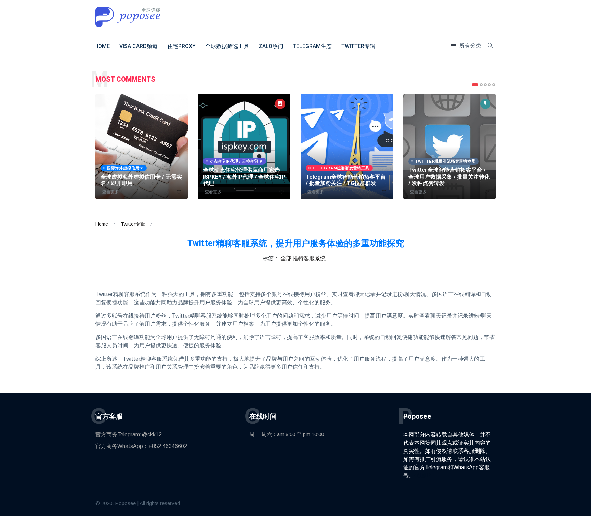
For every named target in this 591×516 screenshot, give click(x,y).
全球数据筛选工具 (227, 46)
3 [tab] (485, 84)
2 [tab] (481, 84)
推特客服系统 (309, 258)
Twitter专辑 (358, 46)
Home (102, 46)
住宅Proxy (181, 46)
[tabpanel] (141, 146)
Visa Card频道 (138, 46)
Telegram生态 (312, 46)
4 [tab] (489, 84)
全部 (285, 258)
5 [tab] (493, 84)
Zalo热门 (271, 46)
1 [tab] (475, 84)
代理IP (422, 475)
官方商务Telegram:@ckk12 (128, 434)
